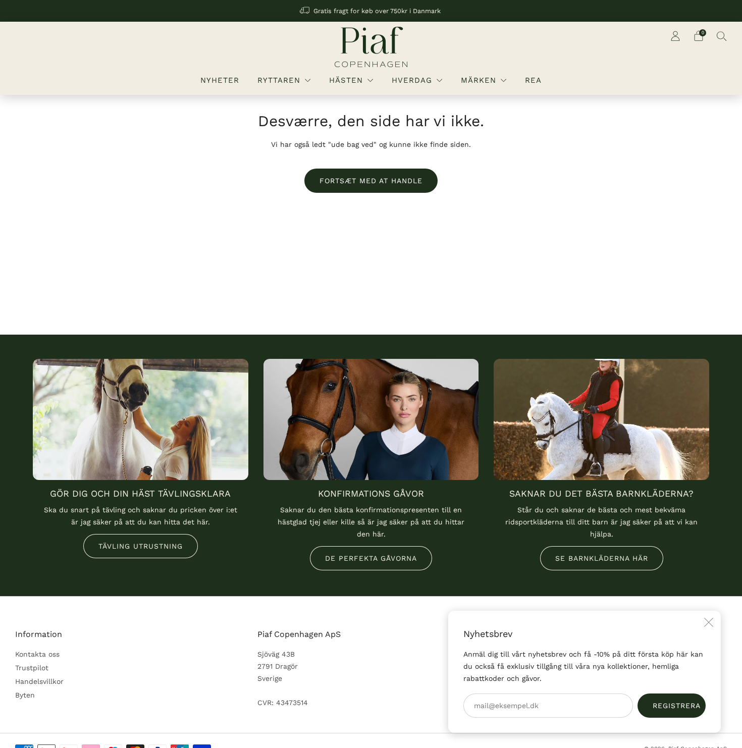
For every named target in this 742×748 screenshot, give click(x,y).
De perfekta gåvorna (371, 558)
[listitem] (371, 11)
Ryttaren (278, 80)
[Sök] (722, 36)
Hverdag (412, 80)
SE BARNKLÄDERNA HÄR (601, 558)
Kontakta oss (37, 654)
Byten (25, 695)
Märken (478, 80)
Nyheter (219, 80)
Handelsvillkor (39, 681)
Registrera (677, 706)
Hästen (346, 80)
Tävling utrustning (140, 546)
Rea (533, 80)
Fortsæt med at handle (371, 181)
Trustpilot (31, 668)
